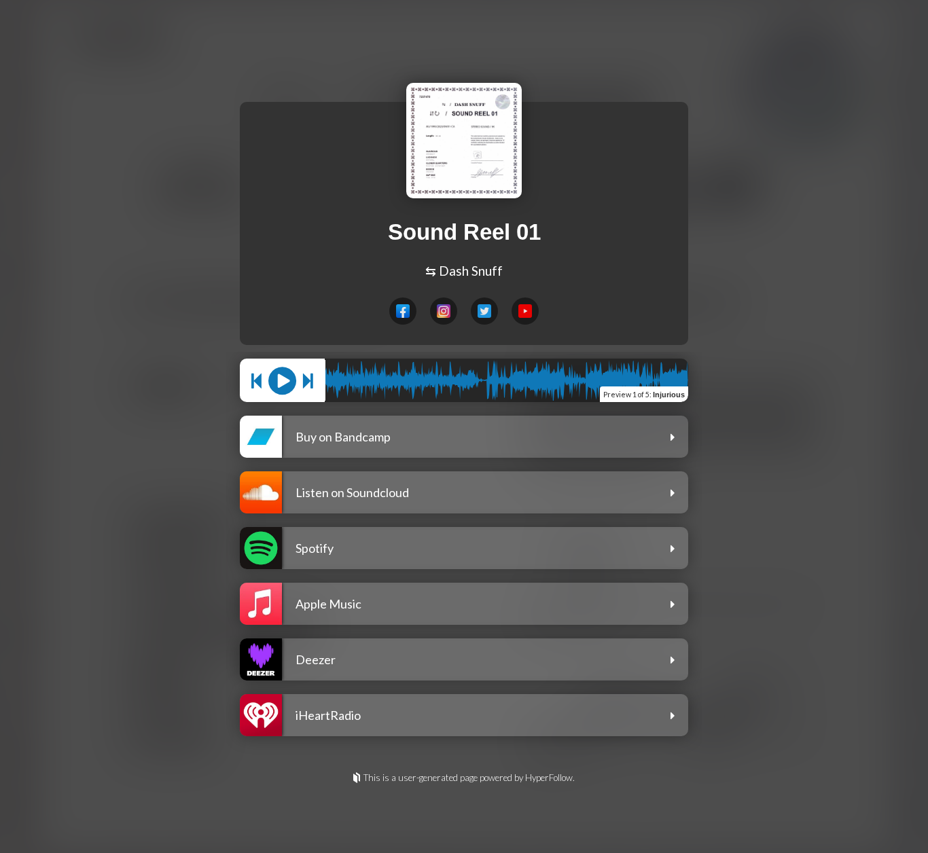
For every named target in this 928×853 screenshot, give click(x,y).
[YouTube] (525, 311)
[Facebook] (402, 311)
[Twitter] (484, 311)
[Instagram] (443, 311)
